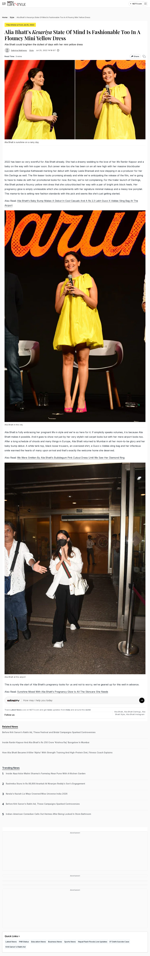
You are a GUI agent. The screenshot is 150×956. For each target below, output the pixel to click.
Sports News (70, 941)
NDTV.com (137, 4)
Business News (55, 941)
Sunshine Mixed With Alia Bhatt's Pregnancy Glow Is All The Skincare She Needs (62, 691)
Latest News (16, 710)
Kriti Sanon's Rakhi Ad (15, 947)
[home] (16, 3)
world (88, 710)
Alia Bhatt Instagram (135, 714)
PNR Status (24, 941)
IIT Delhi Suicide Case (119, 941)
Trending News (11, 767)
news (49, 710)
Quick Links (11, 936)
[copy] (144, 56)
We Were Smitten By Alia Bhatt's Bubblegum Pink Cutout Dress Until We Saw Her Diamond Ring (71, 457)
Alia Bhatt (118, 711)
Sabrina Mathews (19, 50)
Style (31, 50)
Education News (38, 941)
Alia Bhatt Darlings (132, 711)
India (68, 710)
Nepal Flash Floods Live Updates (92, 941)
